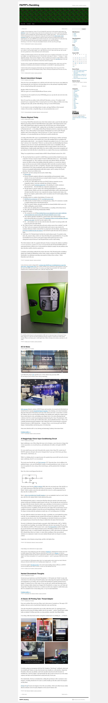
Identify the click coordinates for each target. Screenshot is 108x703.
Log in (75, 46)
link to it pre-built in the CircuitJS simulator (35, 495)
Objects (36, 593)
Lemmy (75, 33)
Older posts (24, 28)
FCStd (22, 685)
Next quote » (84, 86)
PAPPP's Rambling (29, 5)
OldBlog (75, 107)
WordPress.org (76, 50)
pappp (32, 43)
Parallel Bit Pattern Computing (41, 411)
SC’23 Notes (25, 347)
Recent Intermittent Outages (31, 78)
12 (79, 59)
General (38, 112)
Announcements (28, 112)
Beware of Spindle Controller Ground (80, 78)
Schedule (29, 23)
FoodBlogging (76, 96)
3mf (27, 685)
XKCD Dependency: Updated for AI (80, 74)
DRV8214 (23, 33)
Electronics (29, 542)
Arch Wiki (57, 59)
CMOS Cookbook (38, 486)
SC (33, 374)
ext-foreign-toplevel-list (40, 185)
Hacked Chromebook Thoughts (32, 573)
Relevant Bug (27, 174)
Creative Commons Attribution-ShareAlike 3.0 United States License (79, 118)
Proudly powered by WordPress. (79, 699)
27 (81, 63)
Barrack (56, 553)
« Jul (73, 66)
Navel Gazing (76, 103)
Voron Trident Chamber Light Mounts (80, 70)
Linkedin (75, 35)
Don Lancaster (41, 462)
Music (75, 101)
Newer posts (65, 28)
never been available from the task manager (33, 230)
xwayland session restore (47, 199)
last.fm (75, 34)
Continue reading (25, 432)
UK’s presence (24, 409)
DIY (25, 542)
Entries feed (76, 47)
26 (79, 63)
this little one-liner (35, 564)
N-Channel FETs (53, 527)
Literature (75, 99)
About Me (23, 23)
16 (73, 61)
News (33, 23)
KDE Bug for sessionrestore (30, 199)
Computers (34, 112)
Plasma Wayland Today (29, 117)
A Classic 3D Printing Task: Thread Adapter (37, 599)
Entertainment (76, 95)
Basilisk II (48, 551)
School (31, 433)
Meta (74, 100)
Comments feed (76, 49)
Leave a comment (38, 43)
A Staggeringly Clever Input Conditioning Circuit (39, 438)
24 (75, 63)
